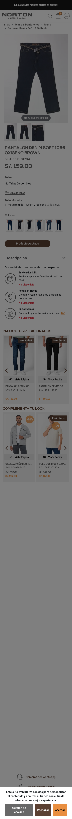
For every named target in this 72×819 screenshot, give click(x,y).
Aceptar (60, 810)
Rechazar (43, 810)
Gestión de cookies (19, 810)
